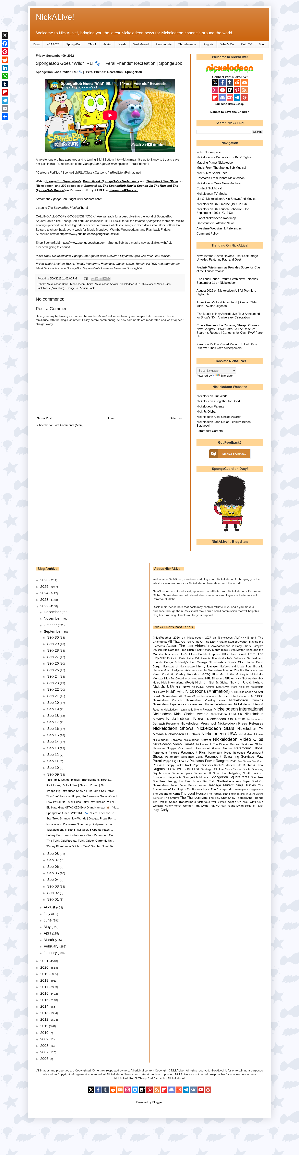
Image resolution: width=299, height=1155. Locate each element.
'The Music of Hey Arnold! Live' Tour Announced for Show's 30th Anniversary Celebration (228, 315)
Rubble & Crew (253, 765)
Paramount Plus (193, 752)
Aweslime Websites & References (219, 228)
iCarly (164, 810)
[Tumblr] (5, 84)
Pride (233, 761)
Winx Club (256, 801)
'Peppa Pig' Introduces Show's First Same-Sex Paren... (81, 790)
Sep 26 (53, 663)
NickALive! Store (226, 687)
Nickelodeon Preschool (198, 723)
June (48, 920)
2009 (44, 1039)
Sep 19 (53, 709)
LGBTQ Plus (209, 674)
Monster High (161, 678)
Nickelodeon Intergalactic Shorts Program (188, 709)
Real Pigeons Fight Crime (250, 761)
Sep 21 (53, 696)
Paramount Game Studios (213, 748)
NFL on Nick (233, 678)
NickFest (244, 687)
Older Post (176, 418)
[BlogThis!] (97, 279)
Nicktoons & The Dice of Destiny (217, 744)
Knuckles (193, 674)
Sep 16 (53, 729)
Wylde (123, 44)
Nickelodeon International (238, 709)
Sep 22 (53, 689)
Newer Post (44, 418)
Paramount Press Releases (226, 752)
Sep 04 (53, 880)
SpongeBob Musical (196, 777)
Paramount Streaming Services (229, 756)
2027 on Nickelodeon (218, 637)
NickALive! (55, 17)
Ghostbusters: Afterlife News (215, 223)
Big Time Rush (184, 649)
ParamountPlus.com (123, 190)
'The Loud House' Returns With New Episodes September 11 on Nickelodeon (227, 280)
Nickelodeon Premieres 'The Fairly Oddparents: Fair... (81, 824)
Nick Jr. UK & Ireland (246, 682)
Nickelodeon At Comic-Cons (181, 696)
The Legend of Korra (166, 793)
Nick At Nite (249, 678)
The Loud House (193, 793)
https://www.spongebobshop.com (83, 242)
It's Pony (246, 670)
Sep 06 (53, 867)
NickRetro (159, 691)
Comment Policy (207, 233)
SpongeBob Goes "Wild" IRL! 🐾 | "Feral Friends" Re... (81, 813)
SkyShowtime (161, 773)
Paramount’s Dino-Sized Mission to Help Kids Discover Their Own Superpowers (226, 346)
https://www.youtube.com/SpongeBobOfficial (89, 234)
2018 (44, 980)
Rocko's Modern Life (227, 765)
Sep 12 (53, 755)
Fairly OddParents (199, 658)
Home (111, 418)
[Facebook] (5, 43)
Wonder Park (191, 805)
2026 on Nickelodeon (188, 637)
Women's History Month (167, 805)
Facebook (107, 263)
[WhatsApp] (5, 76)
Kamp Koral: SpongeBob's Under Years (111, 181)
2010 (44, 1033)
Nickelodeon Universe (167, 739)
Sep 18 (53, 716)
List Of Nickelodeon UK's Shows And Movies (226, 198)
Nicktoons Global (252, 744)
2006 (44, 1059)
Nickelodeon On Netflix (226, 719)
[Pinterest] (5, 52)
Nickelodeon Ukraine (251, 734)
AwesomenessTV (222, 646)
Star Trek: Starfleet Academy (221, 781)
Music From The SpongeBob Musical (221, 167)
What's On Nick (237, 801)
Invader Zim (231, 670)
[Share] (5, 117)
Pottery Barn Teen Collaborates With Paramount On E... (82, 835)
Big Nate (168, 649)
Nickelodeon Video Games (174, 744)
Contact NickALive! (209, 188)
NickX (234, 692)
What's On (227, 44)
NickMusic (257, 687)
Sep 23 (53, 683)
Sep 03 (53, 886)
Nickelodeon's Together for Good (218, 401)
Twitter (69, 263)
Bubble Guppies (209, 654)
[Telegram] (5, 100)
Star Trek (257, 777)
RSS (154, 263)
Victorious (203, 801)
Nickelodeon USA (130, 284)
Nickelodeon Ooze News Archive (218, 183)
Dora (36, 44)
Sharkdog (257, 769)
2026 (44, 580)
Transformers (187, 801)
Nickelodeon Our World (211, 396)
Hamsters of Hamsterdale (179, 666)
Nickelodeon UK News (182, 734)
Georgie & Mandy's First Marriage (185, 662)
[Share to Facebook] (105, 279)
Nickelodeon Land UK (226, 714)
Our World (185, 748)
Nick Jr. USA (163, 687)
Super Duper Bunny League (188, 785)
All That (174, 641)
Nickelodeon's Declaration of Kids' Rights (223, 157)
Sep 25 (53, 670)
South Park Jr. (253, 773)
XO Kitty (221, 805)
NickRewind (175, 692)
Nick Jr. (201, 682)
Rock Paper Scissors (199, 765)
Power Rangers (217, 761)
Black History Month (207, 649)
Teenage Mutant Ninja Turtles (232, 785)
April (48, 933)
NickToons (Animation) (50, 288)
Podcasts (197, 761)
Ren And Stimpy (163, 765)
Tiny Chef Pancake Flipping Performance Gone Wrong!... (83, 796)
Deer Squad (238, 654)
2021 (44, 961)
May (48, 927)
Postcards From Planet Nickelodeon (220, 178)
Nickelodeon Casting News (206, 700)
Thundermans (187, 44)
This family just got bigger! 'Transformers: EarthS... (79, 779)
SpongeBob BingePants (167, 777)
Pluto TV (246, 44)
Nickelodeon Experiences (169, 704)
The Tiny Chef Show (222, 797)
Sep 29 (53, 644)
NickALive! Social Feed (211, 173)
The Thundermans (194, 798)
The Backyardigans (198, 789)
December (53, 612)
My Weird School (196, 678)
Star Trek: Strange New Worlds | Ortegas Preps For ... (81, 818)
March (49, 940)
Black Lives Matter (233, 649)
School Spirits (242, 769)
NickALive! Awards (203, 687)
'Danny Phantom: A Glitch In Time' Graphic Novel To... (80, 846)
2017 (44, 987)
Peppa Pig (169, 761)
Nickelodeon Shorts (81, 284)
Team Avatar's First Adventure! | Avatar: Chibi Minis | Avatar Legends (226, 303)
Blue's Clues (187, 654)
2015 (44, 1000)
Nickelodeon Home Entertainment (210, 704)
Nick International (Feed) (177, 682)
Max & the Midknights (234, 674)
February (51, 946)
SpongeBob (73, 44)
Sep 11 (53, 761)
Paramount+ (163, 44)
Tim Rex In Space (165, 801)
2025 (44, 587)
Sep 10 (53, 768)
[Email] (5, 108)
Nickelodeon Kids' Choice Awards (218, 416)
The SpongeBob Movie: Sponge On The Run (134, 185)
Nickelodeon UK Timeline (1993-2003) (221, 204)
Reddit (80, 263)
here (67, 207)
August (50, 907)
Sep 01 (53, 899)
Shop (262, 44)
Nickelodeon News (58, 284)
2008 (44, 1046)
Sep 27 (53, 657)
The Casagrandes (222, 789)
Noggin (171, 748)
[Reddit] (5, 60)
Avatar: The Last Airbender (188, 646)
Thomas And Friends (249, 797)
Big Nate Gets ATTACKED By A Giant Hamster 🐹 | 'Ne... (82, 807)
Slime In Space (182, 773)
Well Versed (141, 44)
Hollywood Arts (181, 670)
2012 (44, 1019)
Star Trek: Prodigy (165, 781)
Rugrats (208, 44)
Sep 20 (53, 703)
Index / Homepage (208, 152)
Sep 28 (53, 650)
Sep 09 (53, 774)
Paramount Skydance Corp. (184, 756)
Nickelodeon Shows (106, 284)
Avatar (107, 44)
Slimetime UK (202, 773)
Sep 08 (53, 854)
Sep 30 (53, 637)
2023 (44, 600)
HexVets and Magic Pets (235, 666)
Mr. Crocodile (179, 678)
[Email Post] (85, 278)
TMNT (92, 44)
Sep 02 (53, 893)
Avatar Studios (228, 641)
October (51, 625)
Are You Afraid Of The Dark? (199, 641)
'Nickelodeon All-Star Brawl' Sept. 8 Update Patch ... (79, 829)
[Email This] (93, 279)
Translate (227, 375)
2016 (44, 993)
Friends (216, 658)
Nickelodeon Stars (215, 728)
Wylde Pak (207, 805)
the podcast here (73, 199)
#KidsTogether (162, 637)
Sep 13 (53, 748)
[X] (5, 35)
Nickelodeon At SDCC (248, 696)
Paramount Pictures (166, 752)
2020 (44, 967)
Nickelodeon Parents (210, 406)
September (53, 631)
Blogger (157, 1102)
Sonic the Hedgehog (227, 773)
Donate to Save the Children (229, 111)
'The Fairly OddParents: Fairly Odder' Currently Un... (80, 840)
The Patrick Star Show (221, 793)
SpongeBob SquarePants (100, 163)
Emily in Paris (176, 658)
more (167, 263)
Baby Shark (243, 646)
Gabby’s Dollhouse (233, 658)
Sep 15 (53, 735)
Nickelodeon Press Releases (240, 723)
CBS (225, 654)
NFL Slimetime (214, 678)
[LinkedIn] (5, 68)
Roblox (180, 765)
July (47, 914)
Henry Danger (207, 666)
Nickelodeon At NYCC (216, 696)
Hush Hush (197, 670)
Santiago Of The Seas (216, 769)
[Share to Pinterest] (108, 279)
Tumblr (139, 263)
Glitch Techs (246, 662)
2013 (44, 1013)
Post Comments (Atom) (68, 425)
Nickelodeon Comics (246, 700)
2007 (44, 1052)
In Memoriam (213, 670)
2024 (44, 593)
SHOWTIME (174, 769)
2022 (44, 606)
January (51, 953)
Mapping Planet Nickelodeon (215, 162)
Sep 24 (53, 676)
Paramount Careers (209, 430)
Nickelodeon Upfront (197, 739)
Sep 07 (53, 860)
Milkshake (256, 674)
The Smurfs (171, 797)
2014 (44, 1006)
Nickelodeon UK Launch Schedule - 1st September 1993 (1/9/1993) (222, 210)
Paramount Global (248, 748)
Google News (125, 263)
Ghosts (232, 662)
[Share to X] (101, 279)
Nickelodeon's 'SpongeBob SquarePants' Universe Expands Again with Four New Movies (111, 256)
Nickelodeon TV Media (211, 193)
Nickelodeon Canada (167, 700)
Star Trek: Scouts (190, 781)
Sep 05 (53, 873)
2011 (44, 1026)
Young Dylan (235, 805)
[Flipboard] (5, 92)
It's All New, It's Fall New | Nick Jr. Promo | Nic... (76, 785)
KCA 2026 (53, 44)
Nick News (183, 686)
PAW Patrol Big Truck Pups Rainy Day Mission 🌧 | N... (81, 801)
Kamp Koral (161, 674)
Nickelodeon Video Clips (156, 284)
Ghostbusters (217, 662)
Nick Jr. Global (206, 411)
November (53, 618)
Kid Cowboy (178, 674)
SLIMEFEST (192, 769)
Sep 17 (53, 722)
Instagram (92, 263)
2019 (44, 974)
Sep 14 (53, 742)
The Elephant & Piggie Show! (249, 789)
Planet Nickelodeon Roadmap (216, 218)
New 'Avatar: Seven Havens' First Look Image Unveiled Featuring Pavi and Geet (227, 257)
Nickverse (159, 748)
